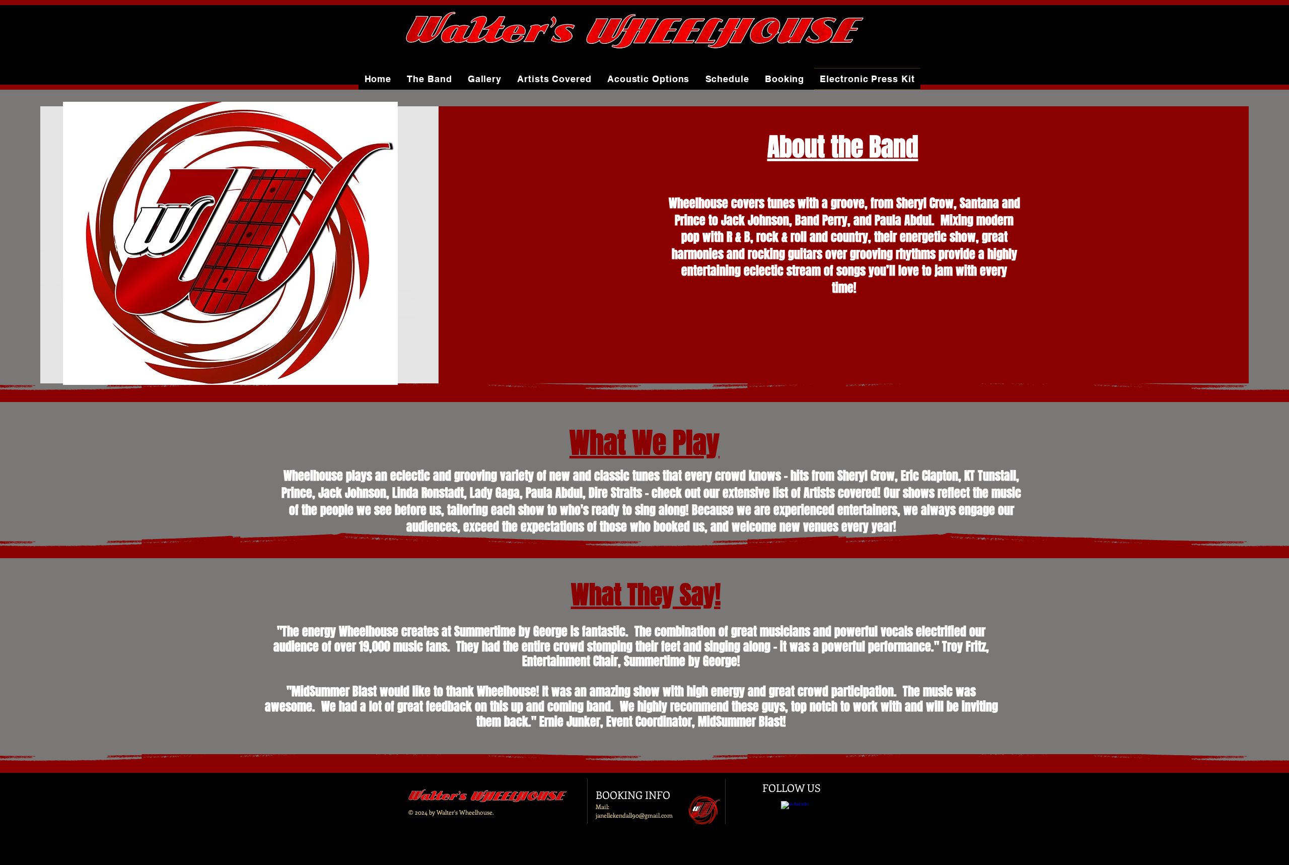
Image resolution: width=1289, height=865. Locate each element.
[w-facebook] (795, 815)
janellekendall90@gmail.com (634, 815)
